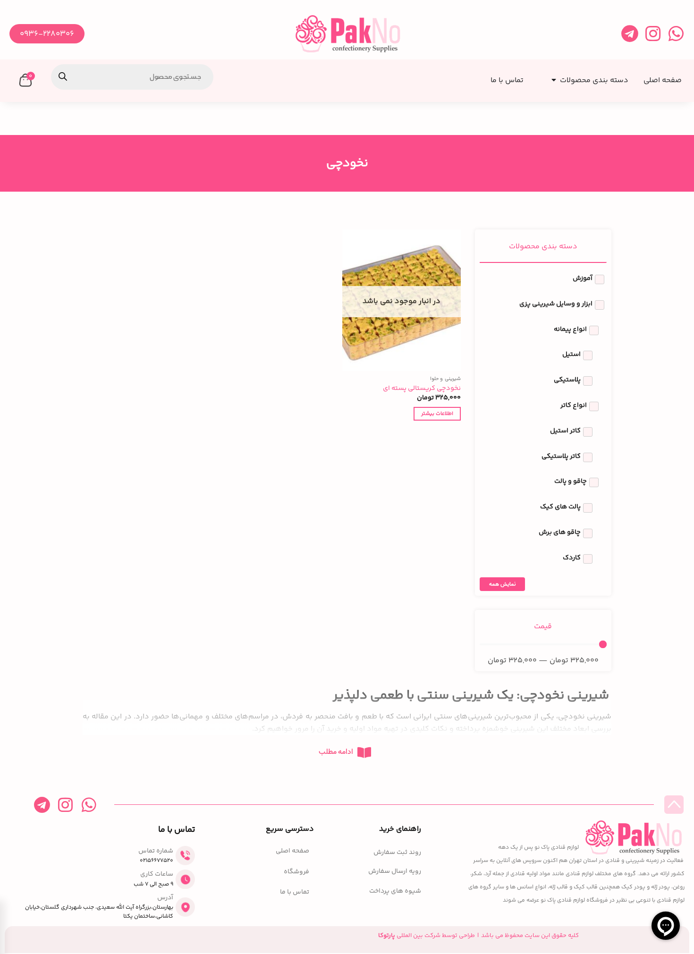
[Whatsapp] (676, 33)
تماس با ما (294, 892)
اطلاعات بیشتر (437, 413)
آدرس (165, 898)
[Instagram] (652, 33)
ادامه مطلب (336, 752)
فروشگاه (296, 872)
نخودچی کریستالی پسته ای (422, 388)
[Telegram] (629, 33)
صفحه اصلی (292, 851)
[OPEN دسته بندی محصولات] (552, 77)
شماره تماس (155, 851)
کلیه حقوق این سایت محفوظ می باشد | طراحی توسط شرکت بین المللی (478, 935)
